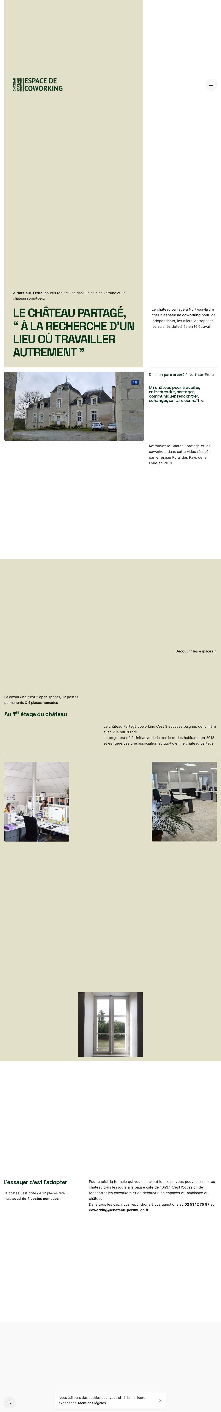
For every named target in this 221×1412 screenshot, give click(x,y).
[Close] (160, 1400)
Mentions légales (92, 1403)
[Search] (9, 1402)
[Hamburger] (211, 85)
